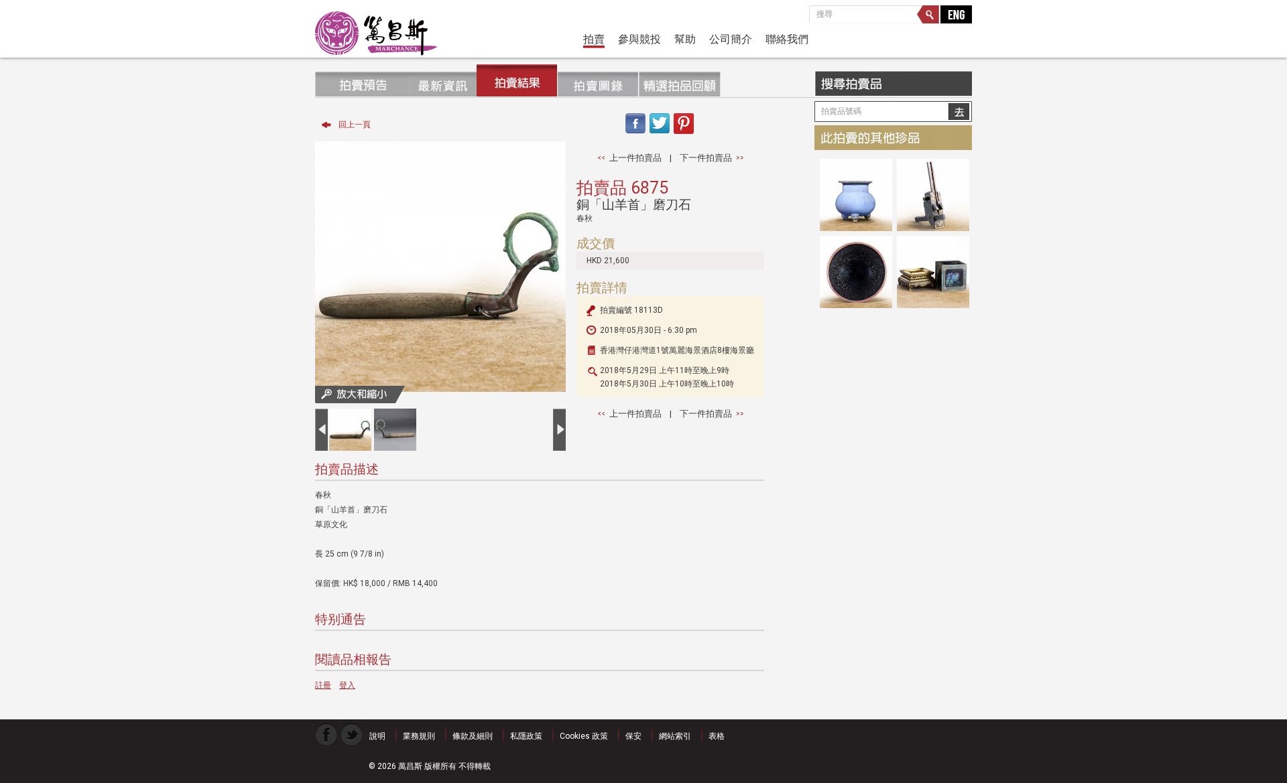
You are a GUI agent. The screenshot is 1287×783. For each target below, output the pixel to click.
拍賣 (594, 38)
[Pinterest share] (684, 134)
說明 (377, 736)
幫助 (685, 38)
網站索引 (675, 736)
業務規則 (419, 736)
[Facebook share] (634, 134)
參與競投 (639, 38)
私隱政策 (526, 736)
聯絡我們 (786, 38)
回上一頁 (355, 124)
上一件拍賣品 (635, 158)
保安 (633, 736)
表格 (717, 736)
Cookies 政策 (584, 736)
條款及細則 (472, 736)
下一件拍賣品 (706, 158)
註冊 (323, 685)
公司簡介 (730, 38)
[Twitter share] (659, 134)
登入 (347, 685)
